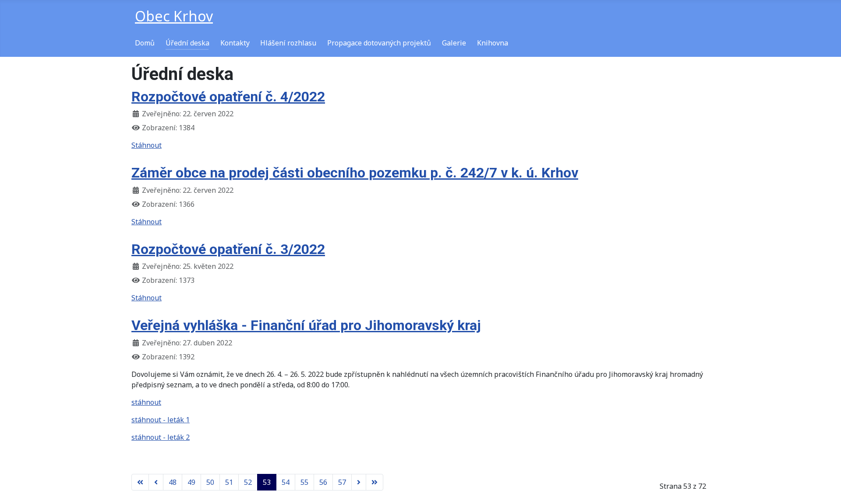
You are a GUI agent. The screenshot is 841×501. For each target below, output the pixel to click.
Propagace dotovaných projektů (379, 43)
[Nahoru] (825, 485)
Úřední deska (187, 43)
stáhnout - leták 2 (160, 437)
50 (210, 482)
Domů (145, 43)
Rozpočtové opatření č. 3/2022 (228, 249)
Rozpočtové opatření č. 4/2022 (228, 96)
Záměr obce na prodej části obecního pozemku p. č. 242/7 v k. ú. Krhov (354, 172)
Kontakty (235, 43)
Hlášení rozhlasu (288, 43)
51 (229, 482)
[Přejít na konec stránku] (374, 482)
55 (304, 482)
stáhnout (146, 402)
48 (173, 482)
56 (323, 482)
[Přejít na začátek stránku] (140, 482)
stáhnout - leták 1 (160, 419)
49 (191, 482)
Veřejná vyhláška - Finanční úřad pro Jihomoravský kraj (306, 325)
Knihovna (492, 43)
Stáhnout (146, 145)
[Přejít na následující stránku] (358, 482)
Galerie (454, 43)
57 (342, 482)
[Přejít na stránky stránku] (155, 482)
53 (267, 482)
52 (248, 482)
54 (286, 482)
